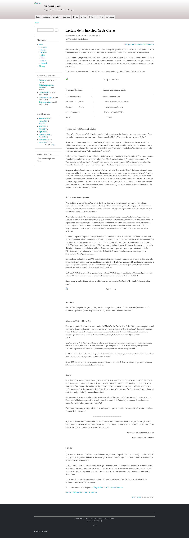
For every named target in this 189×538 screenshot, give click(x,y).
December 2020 (44, 142)
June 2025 (42, 126)
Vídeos (83, 17)
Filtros (101, 17)
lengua (87, 492)
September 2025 (44, 118)
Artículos (46, 17)
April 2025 (42, 132)
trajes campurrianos (45, 97)
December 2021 (44, 139)
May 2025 (42, 129)
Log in (133, 497)
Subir (94, 525)
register (139, 497)
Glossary (42, 66)
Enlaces (92, 17)
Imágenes (66, 17)
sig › (53, 145)
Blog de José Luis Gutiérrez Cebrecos (139, 44)
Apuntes (56, 17)
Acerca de (110, 17)
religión (94, 492)
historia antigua (78, 492)
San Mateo (42, 80)
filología (68, 492)
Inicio (38, 17)
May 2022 (42, 137)
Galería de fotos (44, 92)
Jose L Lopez (84, 518)
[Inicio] (37, 3)
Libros (75, 17)
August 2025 (43, 121)
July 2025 (42, 124)
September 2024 (44, 134)
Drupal (45, 531)
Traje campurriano (45, 102)
